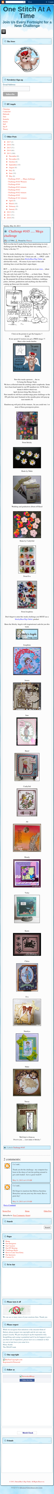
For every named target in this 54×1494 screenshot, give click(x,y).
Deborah (6, 114)
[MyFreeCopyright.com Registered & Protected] (13, 1362)
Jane (4, 116)
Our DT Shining (11, 1248)
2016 (9, 144)
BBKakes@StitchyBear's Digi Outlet (31, 1487)
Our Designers (11, 1243)
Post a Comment (10, 1205)
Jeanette (6, 119)
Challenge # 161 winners (17, 198)
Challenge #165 (19, 1147)
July (11, 170)
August (12, 167)
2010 (9, 217)
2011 (9, 215)
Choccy (29, 240)
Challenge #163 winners (17, 187)
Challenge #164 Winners (17, 181)
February (12, 206)
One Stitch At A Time (27, 12)
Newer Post (6, 1211)
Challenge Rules (12, 1250)
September (13, 164)
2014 (9, 150)
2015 (9, 147)
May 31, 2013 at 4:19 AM (22, 1180)
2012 (9, 212)
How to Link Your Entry (15, 1252)
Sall (4, 124)
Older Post (48, 1211)
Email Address (9, 84)
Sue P (5, 126)
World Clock (27, 1433)
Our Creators (10, 1246)
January (12, 209)
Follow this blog (27, 1380)
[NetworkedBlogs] (27, 1376)
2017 (9, 142)
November (13, 159)
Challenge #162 (14, 195)
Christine (6, 109)
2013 (9, 153)
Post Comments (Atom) (21, 1215)
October (12, 161)
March (11, 203)
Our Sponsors (11, 1255)
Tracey (5, 129)
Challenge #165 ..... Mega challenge (21, 179)
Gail (14, 1164)
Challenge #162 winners (17, 192)
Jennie (5, 121)
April (11, 200)
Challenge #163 (14, 189)
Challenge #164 (14, 184)
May (11, 176)
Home (27, 1211)
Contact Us (10, 1257)
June (11, 173)
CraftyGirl (7, 111)
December (13, 156)
